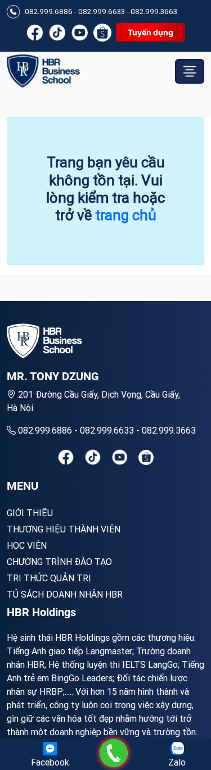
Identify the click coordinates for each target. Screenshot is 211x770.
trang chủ (125, 215)
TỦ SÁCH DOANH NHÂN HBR (65, 594)
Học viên (27, 545)
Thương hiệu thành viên (63, 529)
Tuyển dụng (150, 32)
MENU (22, 486)
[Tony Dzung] (43, 71)
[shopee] (146, 457)
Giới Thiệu (30, 512)
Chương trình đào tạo (59, 561)
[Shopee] (102, 33)
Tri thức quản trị (49, 578)
